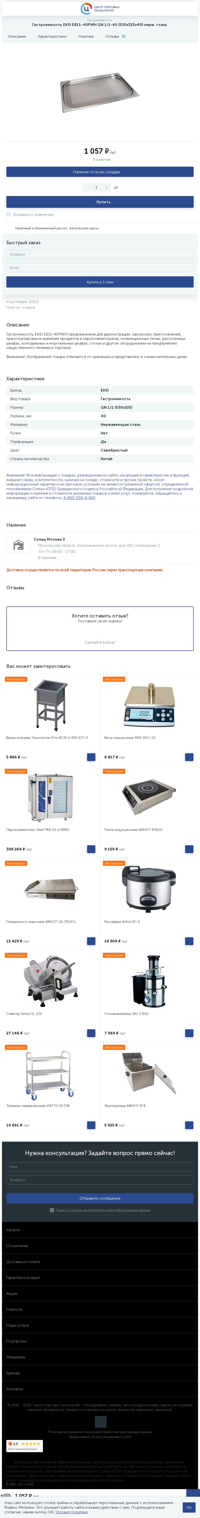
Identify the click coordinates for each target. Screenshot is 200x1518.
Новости (14, 1309)
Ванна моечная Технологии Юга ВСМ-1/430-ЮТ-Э (47, 738)
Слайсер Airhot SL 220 (24, 1014)
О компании (17, 1245)
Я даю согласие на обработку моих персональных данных (103, 1210)
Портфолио (16, 1341)
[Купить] (91, 757)
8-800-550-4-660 (79, 497)
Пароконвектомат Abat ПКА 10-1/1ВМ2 (37, 830)
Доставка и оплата (23, 1261)
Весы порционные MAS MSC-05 (130, 738)
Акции (11, 1293)
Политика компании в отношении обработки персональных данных (100, 1432)
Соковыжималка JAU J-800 (126, 1014)
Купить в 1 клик (100, 282)
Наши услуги (17, 1325)
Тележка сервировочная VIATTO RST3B (38, 1106)
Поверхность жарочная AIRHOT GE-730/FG (41, 922)
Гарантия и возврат (23, 1277)
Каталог (13, 1230)
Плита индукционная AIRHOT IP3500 (133, 830)
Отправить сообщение (100, 1198)
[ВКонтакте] (101, 1422)
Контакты (14, 1389)
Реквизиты (15, 1357)
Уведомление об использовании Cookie (100, 1437)
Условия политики (71, 1512)
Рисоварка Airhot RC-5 (122, 922)
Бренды (13, 1373)
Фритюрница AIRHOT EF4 (124, 1106)
